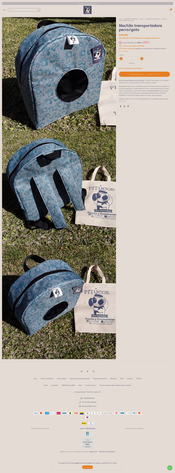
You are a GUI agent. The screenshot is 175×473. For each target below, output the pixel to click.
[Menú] (5, 10)
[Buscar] (38, 10)
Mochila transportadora (153, 19)
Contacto (130, 378)
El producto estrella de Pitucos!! (80, 378)
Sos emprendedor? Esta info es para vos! (87, 392)
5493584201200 (89, 398)
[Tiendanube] (87, 429)
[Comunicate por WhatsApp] (169, 467)
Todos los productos (47, 378)
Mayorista (113, 378)
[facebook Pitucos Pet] (87, 371)
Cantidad (121, 55)
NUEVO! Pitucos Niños (68, 385)
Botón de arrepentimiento (107, 451)
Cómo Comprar (61, 378)
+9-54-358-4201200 (89, 402)
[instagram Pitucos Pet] (81, 371)
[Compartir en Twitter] (124, 106)
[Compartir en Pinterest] (128, 106)
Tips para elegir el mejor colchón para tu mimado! (115, 385)
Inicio (120, 19)
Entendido (87, 467)
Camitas (138, 378)
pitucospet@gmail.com (89, 406)
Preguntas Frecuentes (100, 378)
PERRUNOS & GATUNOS (131, 19)
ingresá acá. (93, 451)
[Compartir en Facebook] (120, 106)
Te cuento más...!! (90, 385)
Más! (80, 385)
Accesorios (54, 385)
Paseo (142, 19)
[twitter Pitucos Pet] (93, 371)
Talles (122, 378)
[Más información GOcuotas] (146, 42)
